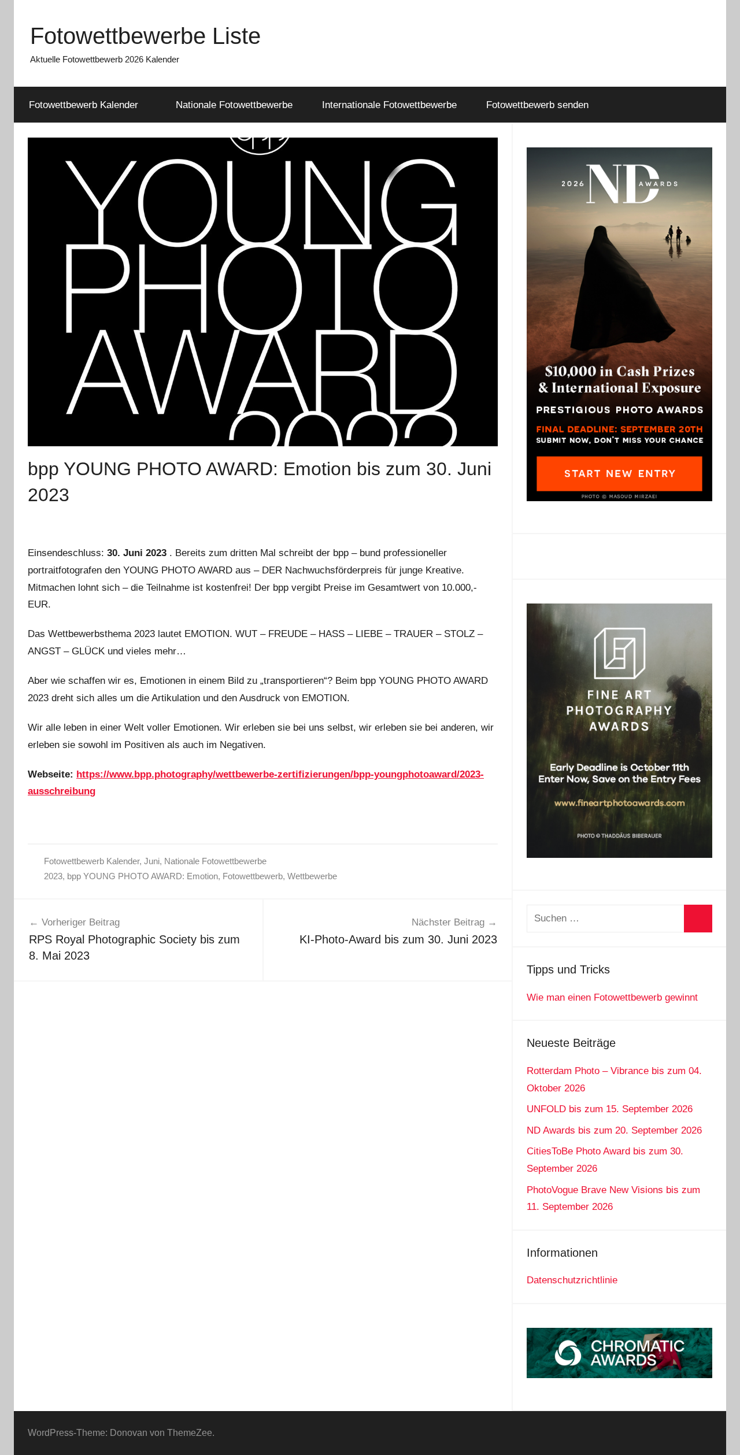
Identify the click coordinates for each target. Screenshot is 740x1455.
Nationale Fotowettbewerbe (234, 104)
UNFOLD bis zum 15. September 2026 (610, 1109)
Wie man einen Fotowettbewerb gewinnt (612, 997)
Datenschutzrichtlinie (572, 1280)
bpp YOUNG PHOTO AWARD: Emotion (142, 876)
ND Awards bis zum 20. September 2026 (614, 1130)
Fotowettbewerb (253, 876)
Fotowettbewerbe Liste (145, 36)
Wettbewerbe (312, 876)
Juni (152, 861)
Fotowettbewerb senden (537, 104)
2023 (53, 876)
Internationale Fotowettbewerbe (389, 104)
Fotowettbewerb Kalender (83, 104)
